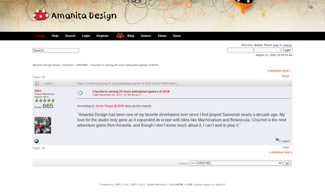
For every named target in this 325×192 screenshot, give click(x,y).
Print (285, 76)
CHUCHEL (82, 65)
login (276, 45)
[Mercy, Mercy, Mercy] (37, 142)
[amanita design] (118, 35)
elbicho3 (220, 184)
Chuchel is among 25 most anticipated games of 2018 (124, 65)
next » (287, 70)
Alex (38, 91)
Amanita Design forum (46, 65)
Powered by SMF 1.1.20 (114, 184)
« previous (274, 70)
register (287, 45)
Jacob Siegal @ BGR (109, 106)
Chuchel (68, 65)
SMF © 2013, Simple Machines (149, 184)
